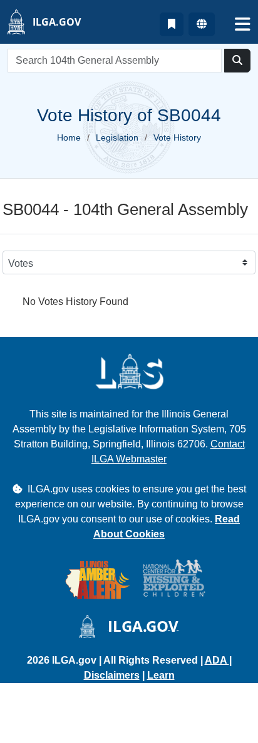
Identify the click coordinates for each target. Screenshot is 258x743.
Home (69, 137)
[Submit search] (237, 60)
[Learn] (171, 24)
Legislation (117, 137)
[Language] (201, 24)
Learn (161, 675)
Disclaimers (112, 675)
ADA (217, 660)
